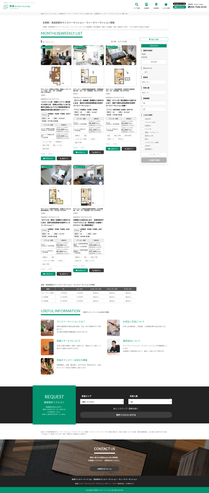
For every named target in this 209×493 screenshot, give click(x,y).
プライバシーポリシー (103, 483)
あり (146, 72)
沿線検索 (146, 8)
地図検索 (156, 8)
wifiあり (148, 146)
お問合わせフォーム (104, 469)
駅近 (146, 139)
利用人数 (134, 396)
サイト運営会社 (118, 483)
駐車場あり (149, 149)
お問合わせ (49, 158)
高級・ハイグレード (152, 132)
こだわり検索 (166, 8)
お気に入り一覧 (180, 4)
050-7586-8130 (198, 6)
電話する (65, 158)
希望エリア (86, 396)
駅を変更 (154, 62)
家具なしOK (149, 136)
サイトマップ (89, 483)
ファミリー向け (150, 122)
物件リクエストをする (126, 414)
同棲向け (148, 125)
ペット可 (148, 129)
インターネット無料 (152, 142)
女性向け (148, 119)
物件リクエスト (179, 7)
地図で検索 (155, 39)
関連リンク (79, 483)
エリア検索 (136, 8)
